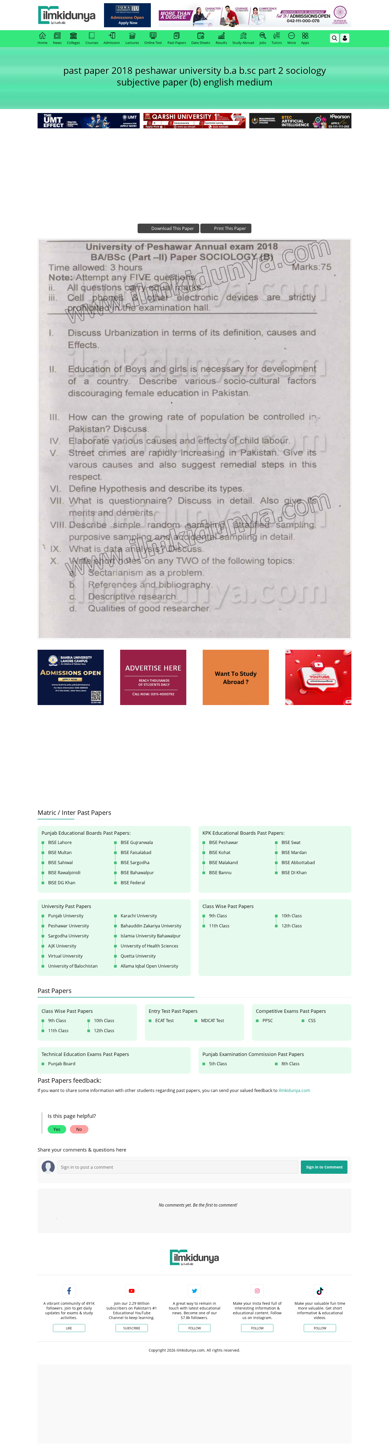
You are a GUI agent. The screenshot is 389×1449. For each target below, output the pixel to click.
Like (69, 1328)
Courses (91, 42)
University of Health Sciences (149, 946)
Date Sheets (200, 42)
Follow (194, 1328)
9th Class (218, 916)
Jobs (263, 42)
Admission (111, 42)
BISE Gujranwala (137, 842)
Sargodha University (68, 936)
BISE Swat (291, 842)
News (57, 42)
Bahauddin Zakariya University (151, 926)
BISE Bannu (220, 872)
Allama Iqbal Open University (149, 966)
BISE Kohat (219, 852)
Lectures (132, 42)
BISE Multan (60, 852)
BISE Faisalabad (136, 852)
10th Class (292, 916)
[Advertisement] (194, 169)
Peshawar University (68, 926)
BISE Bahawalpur (137, 872)
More (291, 42)
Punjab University (65, 916)
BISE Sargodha (135, 862)
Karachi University (139, 916)
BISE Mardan (294, 852)
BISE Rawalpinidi (64, 872)
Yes (56, 1129)
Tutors (277, 42)
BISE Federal (133, 883)
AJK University (62, 946)
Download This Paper (172, 228)
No (79, 1129)
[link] (127, 15)
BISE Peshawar (223, 842)
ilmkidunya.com (294, 1090)
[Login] (344, 38)
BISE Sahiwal (60, 862)
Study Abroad (243, 42)
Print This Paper (229, 228)
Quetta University (138, 956)
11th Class (219, 926)
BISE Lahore (60, 842)
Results (221, 42)
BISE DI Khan (294, 872)
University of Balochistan (73, 966)
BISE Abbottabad (298, 862)
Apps (305, 42)
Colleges (73, 42)
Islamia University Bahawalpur (151, 936)
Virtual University (65, 956)
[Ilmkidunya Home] (67, 15)
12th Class (292, 926)
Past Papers (177, 42)
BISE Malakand (223, 862)
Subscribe (131, 1328)
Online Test (153, 42)
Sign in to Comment (324, 1167)
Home (42, 42)
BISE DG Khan (61, 883)
